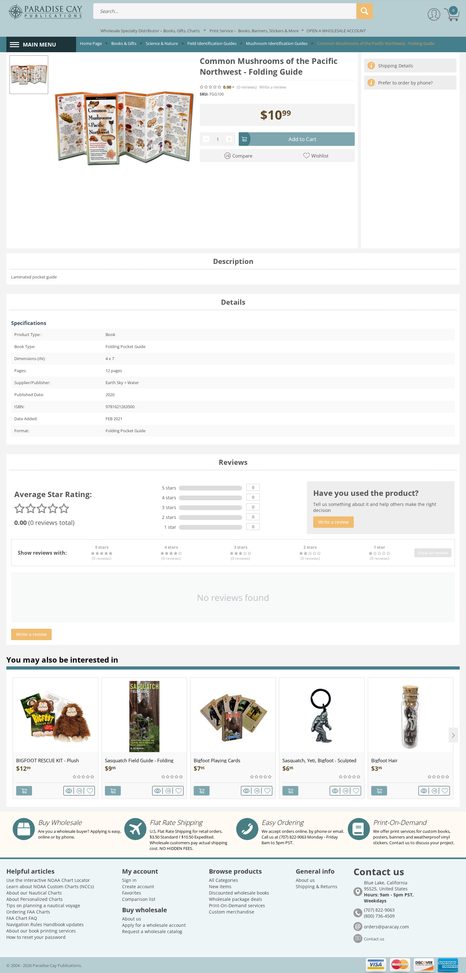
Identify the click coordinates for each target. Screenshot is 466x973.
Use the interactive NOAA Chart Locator (48, 880)
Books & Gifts (123, 43)
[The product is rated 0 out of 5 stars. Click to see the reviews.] (211, 87)
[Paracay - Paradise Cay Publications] (44, 11)
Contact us (374, 939)
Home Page (91, 43)
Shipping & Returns (316, 886)
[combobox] (233, 11)
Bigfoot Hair (384, 760)
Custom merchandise (231, 912)
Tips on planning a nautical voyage (43, 905)
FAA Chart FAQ (21, 918)
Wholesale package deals (235, 899)
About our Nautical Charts (34, 893)
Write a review (272, 87)
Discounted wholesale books (239, 893)
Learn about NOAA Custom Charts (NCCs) (50, 886)
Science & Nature (162, 43)
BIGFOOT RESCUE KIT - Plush (47, 760)
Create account (138, 886)
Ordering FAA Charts (28, 912)
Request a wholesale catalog (152, 931)
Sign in (129, 880)
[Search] (364, 11)
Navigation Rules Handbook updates (45, 924)
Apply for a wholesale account (154, 925)
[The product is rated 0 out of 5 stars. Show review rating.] (84, 777)
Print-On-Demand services (237, 905)
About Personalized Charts (34, 899)
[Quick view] (70, 791)
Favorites (131, 893)
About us (131, 919)
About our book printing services (41, 931)
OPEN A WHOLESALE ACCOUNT (336, 31)
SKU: (204, 94)
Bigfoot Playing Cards (217, 760)
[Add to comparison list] (80, 791)
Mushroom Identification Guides (276, 43)
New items (220, 886)
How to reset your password (36, 937)
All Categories (223, 880)
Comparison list (138, 899)
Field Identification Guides (211, 43)
